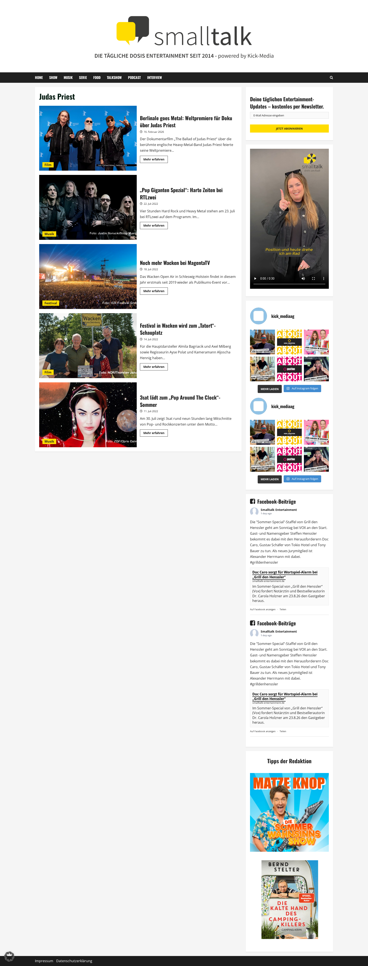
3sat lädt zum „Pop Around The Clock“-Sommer (88, 414)
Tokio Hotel (300, 545)
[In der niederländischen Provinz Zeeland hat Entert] (262, 369)
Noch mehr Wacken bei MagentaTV (88, 276)
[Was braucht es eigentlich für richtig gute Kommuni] (289, 342)
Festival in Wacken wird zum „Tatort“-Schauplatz (88, 345)
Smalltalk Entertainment (279, 510)
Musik (68, 77)
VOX (302, 527)
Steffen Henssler (303, 533)
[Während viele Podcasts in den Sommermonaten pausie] (316, 342)
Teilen (283, 609)
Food (97, 77)
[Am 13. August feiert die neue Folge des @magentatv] (262, 342)
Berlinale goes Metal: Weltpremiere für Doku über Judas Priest (88, 138)
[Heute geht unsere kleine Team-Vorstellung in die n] (289, 369)
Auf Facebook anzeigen (263, 609)
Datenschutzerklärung (74, 961)
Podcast (134, 77)
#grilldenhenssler (264, 562)
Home (39, 77)
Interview (154, 77)
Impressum (44, 961)
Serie (83, 77)
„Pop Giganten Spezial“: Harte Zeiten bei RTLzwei (88, 207)
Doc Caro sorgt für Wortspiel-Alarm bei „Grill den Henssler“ (285, 574)
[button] (9, 956)
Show (53, 77)
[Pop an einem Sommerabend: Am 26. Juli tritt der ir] (316, 369)
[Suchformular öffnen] (331, 77)
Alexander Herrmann (267, 556)
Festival (51, 303)
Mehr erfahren (155, 160)
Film (48, 165)
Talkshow (114, 77)
